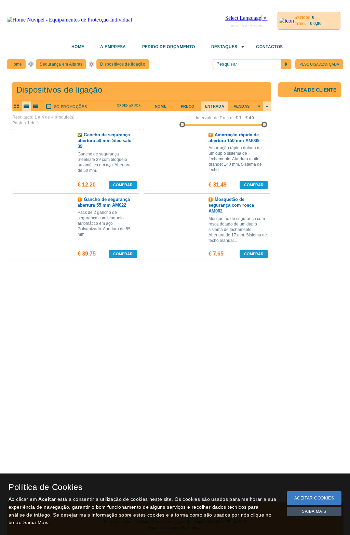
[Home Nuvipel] (69, 20)
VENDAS (242, 106)
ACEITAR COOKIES (314, 498)
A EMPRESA (113, 46)
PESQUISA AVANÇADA (319, 64)
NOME (160, 106)
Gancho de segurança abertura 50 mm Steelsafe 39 (104, 140)
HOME (77, 46)
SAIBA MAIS (314, 511)
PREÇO (188, 106)
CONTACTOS (269, 46)
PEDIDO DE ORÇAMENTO (168, 46)
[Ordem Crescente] (259, 106)
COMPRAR (123, 185)
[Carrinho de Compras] (286, 21)
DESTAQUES (224, 46)
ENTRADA (214, 106)
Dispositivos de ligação (122, 64)
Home (16, 64)
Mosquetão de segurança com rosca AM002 (231, 205)
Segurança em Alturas (61, 64)
